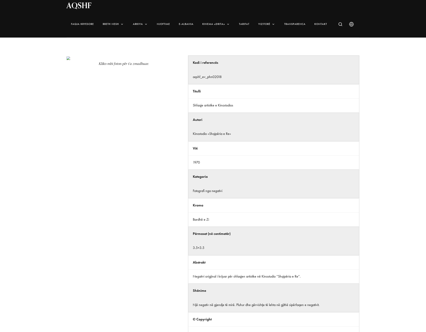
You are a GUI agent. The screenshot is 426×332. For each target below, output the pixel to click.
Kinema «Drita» (213, 24)
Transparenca (295, 24)
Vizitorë (264, 24)
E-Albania (186, 24)
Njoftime (163, 24)
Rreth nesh (111, 24)
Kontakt (320, 24)
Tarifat (244, 24)
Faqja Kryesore (82, 24)
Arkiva (138, 24)
